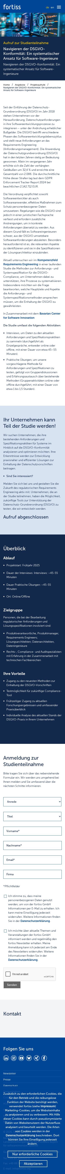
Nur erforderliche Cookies (32, 1154)
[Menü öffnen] (59, 7)
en (52, 7)
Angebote (20, 84)
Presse (7, 1079)
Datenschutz (10, 1085)
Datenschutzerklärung (35, 921)
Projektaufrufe (37, 84)
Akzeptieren (33, 1164)
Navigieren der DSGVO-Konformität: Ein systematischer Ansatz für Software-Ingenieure (32, 88)
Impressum (48, 1106)
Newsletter (9, 1073)
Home (6, 84)
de (47, 7)
